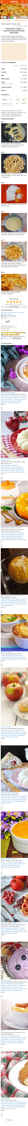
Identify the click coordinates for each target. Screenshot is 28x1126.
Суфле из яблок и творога (8, 392)
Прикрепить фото (7, 338)
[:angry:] (17, 335)
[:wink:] (2, 332)
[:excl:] (7, 335)
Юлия (25, 25)
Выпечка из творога (7, 312)
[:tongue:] (15, 335)
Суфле (2, 1030)
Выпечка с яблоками (18, 312)
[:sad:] (5, 332)
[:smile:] (19, 332)
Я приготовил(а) (14, 306)
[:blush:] (24, 332)
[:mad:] (21, 332)
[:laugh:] (11, 335)
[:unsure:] (4, 335)
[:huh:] (5, 335)
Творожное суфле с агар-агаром (9, 792)
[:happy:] (13, 332)
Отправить (17, 338)
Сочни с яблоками (6, 726)
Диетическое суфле (6, 652)
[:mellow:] (13, 335)
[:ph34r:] (2, 335)
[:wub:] (17, 333)
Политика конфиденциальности (14, 1123)
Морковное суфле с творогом (9, 858)
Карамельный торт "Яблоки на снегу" (11, 528)
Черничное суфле (5, 980)
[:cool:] (15, 332)
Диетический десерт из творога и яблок (12, 595)
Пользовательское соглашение (14, 1121)
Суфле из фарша (5, 1098)
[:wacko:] (4, 332)
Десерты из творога (6, 314)
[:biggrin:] (19, 335)
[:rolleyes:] (22, 332)
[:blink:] (9, 335)
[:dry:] (11, 332)
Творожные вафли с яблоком (9, 923)
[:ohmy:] (7, 332)
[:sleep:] (9, 332)
